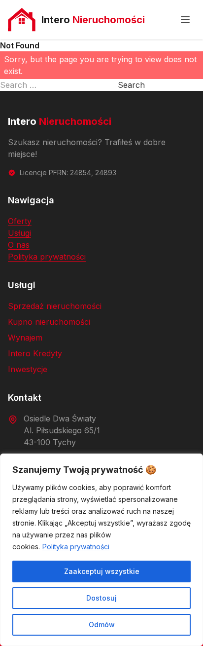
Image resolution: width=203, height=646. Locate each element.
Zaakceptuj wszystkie (101, 571)
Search (131, 85)
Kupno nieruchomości (49, 322)
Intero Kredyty (35, 353)
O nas (19, 245)
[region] (101, 550)
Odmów (102, 624)
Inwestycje (27, 369)
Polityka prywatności (75, 546)
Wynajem (25, 337)
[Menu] (185, 20)
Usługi (19, 233)
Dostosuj (101, 598)
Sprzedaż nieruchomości (55, 306)
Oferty (20, 221)
